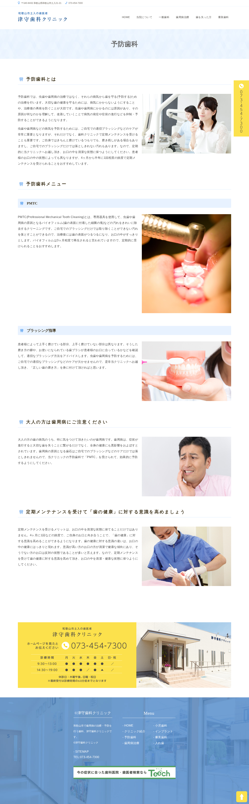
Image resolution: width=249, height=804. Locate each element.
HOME (126, 17)
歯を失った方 (204, 17)
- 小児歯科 (160, 725)
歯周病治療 (182, 17)
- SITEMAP (81, 751)
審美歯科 (223, 17)
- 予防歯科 (129, 737)
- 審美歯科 (160, 737)
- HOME (127, 725)
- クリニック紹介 (133, 731)
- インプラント (163, 731)
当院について (144, 17)
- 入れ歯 (158, 743)
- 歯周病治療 (130, 743)
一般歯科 (164, 17)
